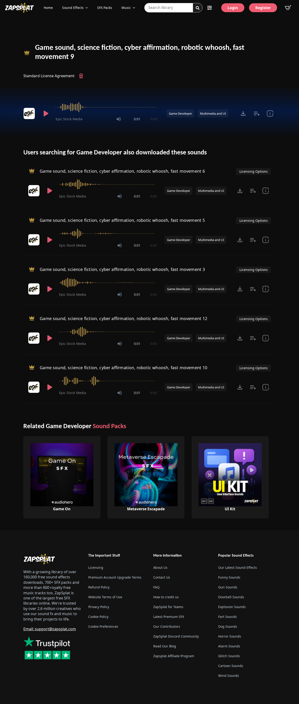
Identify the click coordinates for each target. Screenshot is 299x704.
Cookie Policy (98, 616)
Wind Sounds (228, 675)
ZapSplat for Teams (168, 607)
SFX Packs (104, 7)
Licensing (95, 567)
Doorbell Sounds (231, 597)
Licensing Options (253, 171)
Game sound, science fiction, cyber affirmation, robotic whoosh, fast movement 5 (122, 220)
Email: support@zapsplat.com (49, 628)
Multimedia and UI (213, 113)
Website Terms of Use (105, 597)
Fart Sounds (227, 616)
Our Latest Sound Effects (237, 567)
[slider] (106, 107)
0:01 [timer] (137, 119)
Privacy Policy (98, 607)
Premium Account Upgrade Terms (114, 577)
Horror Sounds (229, 636)
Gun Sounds (227, 587)
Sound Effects (73, 7)
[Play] (45, 113)
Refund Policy (99, 587)
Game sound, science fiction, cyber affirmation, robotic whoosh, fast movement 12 (123, 318)
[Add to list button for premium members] (256, 113)
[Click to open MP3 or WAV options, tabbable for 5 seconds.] (243, 113)
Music (126, 7)
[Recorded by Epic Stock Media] (30, 113)
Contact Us (161, 577)
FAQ (156, 587)
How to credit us (166, 597)
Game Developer (180, 113)
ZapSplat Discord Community (176, 636)
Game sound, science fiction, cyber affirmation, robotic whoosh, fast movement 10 (123, 367)
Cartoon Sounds (230, 666)
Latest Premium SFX (168, 616)
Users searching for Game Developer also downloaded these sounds (115, 153)
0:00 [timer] (154, 119)
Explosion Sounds (232, 607)
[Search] (197, 8)
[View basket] (288, 7)
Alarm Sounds (229, 646)
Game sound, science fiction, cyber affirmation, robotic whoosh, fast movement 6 (122, 171)
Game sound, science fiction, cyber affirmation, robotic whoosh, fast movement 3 (122, 269)
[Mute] (118, 119)
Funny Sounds (229, 577)
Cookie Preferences (103, 626)
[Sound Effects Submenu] (88, 7)
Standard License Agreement (49, 75)
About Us (160, 567)
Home (48, 7)
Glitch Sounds (229, 656)
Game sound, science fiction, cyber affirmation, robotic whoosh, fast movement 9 (139, 52)
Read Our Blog (164, 646)
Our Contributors (166, 626)
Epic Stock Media (69, 119)
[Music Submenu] (135, 7)
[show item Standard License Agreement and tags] (269, 113)
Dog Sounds (227, 626)
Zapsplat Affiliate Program (173, 656)
